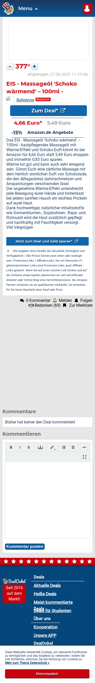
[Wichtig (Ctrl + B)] (11, 447)
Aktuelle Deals (47, 585)
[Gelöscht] (28, 447)
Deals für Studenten (52, 610)
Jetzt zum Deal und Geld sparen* (44, 241)
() (48, 305)
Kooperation (46, 626)
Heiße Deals (45, 593)
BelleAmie (25, 100)
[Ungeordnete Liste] (63, 447)
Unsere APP (45, 635)
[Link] (52, 447)
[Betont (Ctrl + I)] (19, 447)
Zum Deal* (45, 111)
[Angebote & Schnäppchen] (7, 13)
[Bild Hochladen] (40, 447)
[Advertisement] (47, 355)
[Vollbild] (84, 457)
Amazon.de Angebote (50, 132)
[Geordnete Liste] (72, 447)
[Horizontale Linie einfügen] (84, 447)
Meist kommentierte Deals (53, 603)
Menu (26, 8)
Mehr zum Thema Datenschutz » (27, 663)
